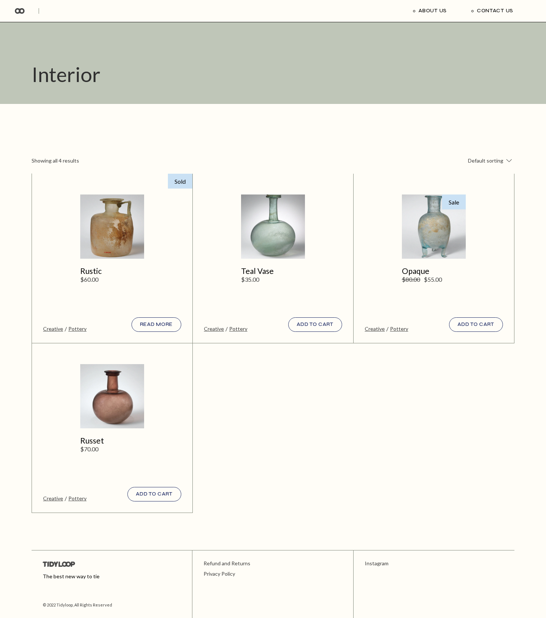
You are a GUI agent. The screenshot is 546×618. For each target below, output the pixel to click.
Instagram (377, 563)
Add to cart (315, 324)
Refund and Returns (227, 563)
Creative (53, 329)
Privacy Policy (219, 573)
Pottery (77, 329)
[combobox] (481, 161)
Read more (156, 324)
